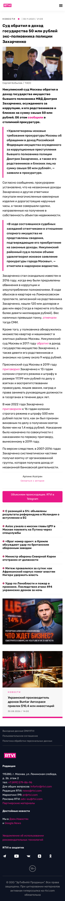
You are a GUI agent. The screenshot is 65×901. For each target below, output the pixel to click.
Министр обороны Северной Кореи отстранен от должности (29, 558)
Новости (9, 19)
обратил (43, 343)
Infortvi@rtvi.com (41, 786)
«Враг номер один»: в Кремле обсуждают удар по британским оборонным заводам (25, 545)
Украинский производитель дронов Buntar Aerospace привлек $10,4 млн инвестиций (31, 702)
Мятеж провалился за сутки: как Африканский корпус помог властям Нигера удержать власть (28, 572)
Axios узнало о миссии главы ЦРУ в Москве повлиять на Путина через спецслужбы (28, 529)
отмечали (49, 317)
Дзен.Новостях (18, 819)
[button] (61, 5)
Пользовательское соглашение (20, 736)
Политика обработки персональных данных (27, 741)
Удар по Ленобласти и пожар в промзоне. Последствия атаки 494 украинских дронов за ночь (27, 587)
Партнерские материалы (18, 803)
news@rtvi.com (32, 790)
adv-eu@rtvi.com (31, 799)
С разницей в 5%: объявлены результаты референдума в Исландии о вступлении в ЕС (30, 514)
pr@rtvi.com (30, 794)
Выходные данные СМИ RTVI (18, 731)
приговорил (11, 369)
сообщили (35, 117)
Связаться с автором (32, 481)
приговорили (12, 409)
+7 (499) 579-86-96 (20, 782)
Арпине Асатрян (32, 476)
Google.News (13, 823)
